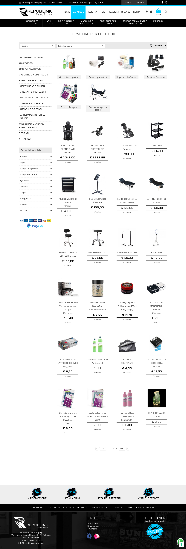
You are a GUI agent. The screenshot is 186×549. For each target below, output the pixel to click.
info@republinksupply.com (31, 543)
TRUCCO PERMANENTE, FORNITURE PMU (31, 126)
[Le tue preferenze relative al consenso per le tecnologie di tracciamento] (181, 544)
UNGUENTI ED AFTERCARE (34, 98)
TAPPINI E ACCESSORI (32, 104)
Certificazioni (110, 12)
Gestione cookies (145, 507)
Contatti (138, 12)
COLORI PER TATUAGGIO (31, 58)
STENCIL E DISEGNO (31, 109)
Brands (125, 12)
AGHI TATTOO (26, 63)
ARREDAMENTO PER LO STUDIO (32, 116)
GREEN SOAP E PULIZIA (32, 86)
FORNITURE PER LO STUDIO (33, 81)
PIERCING (24, 133)
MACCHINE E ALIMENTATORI (33, 75)
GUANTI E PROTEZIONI (34, 92)
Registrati (93, 12)
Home (66, 12)
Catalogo (78, 12)
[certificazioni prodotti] (155, 537)
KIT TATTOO (25, 139)
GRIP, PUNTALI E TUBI (30, 69)
